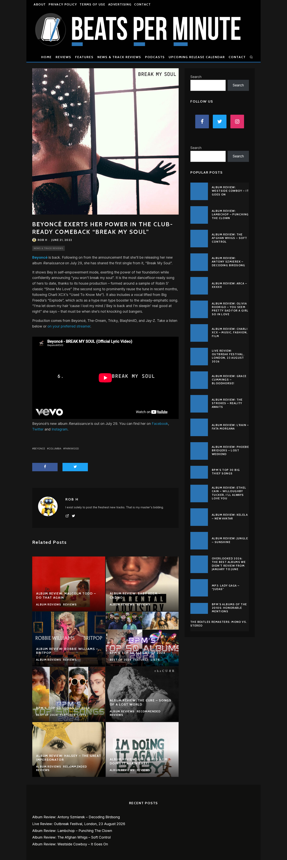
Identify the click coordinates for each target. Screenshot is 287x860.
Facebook (160, 424)
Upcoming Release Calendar (197, 57)
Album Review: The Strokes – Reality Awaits (227, 403)
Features (84, 57)
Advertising (120, 4)
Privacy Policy (63, 4)
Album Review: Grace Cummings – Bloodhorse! (229, 379)
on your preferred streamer (68, 326)
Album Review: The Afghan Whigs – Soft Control (229, 238)
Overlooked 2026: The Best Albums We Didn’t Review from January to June (229, 564)
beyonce (39, 448)
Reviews (63, 57)
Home (46, 57)
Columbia (55, 448)
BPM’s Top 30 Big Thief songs (226, 471)
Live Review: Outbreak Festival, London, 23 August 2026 (228, 356)
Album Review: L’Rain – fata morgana (230, 426)
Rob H (42, 240)
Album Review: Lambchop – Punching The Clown (230, 214)
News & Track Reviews (119, 57)
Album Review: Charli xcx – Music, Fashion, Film (230, 332)
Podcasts (155, 57)
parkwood (72, 448)
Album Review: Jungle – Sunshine (230, 540)
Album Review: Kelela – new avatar (230, 516)
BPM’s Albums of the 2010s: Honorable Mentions (229, 608)
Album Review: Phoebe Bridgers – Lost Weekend (230, 450)
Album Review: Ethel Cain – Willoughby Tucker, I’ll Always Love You (229, 493)
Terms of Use (92, 4)
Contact (142, 4)
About (40, 4)
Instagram (60, 429)
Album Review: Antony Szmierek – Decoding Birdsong (228, 261)
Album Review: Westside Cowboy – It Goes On (230, 190)
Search (195, 77)
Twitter (38, 429)
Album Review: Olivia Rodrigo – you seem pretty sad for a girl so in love (230, 309)
